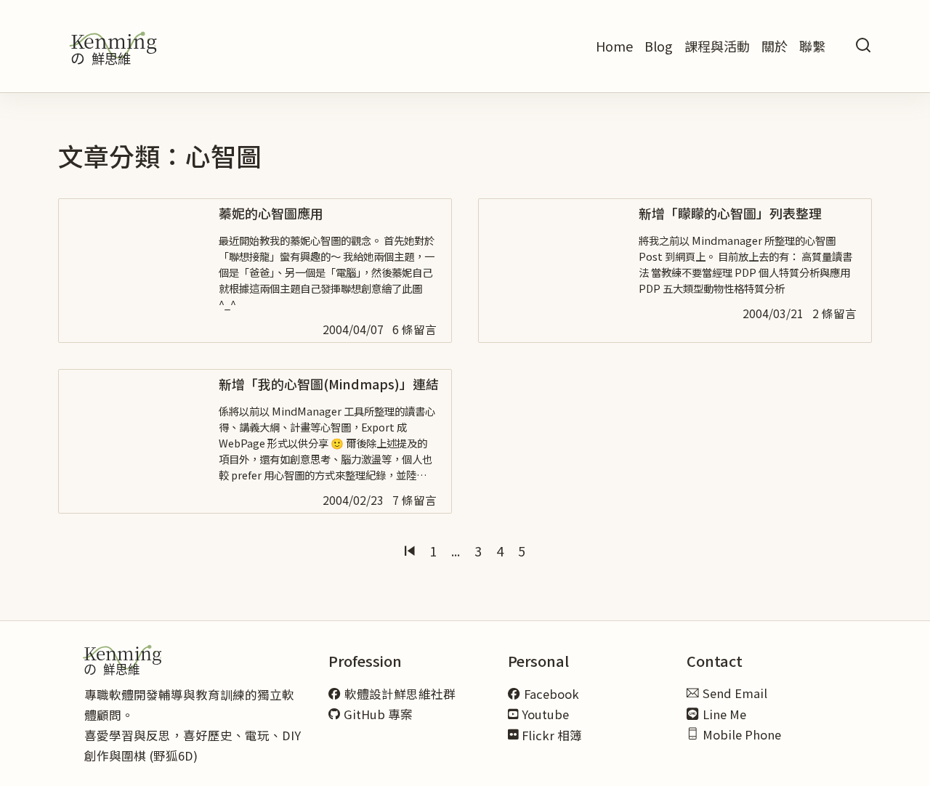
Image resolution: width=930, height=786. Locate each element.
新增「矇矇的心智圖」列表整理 (730, 212)
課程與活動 (717, 45)
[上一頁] (410, 551)
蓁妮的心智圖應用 (271, 212)
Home (614, 45)
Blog (658, 45)
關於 (774, 45)
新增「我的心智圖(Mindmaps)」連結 (329, 383)
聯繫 (812, 45)
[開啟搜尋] (863, 46)
